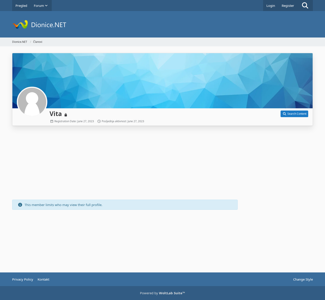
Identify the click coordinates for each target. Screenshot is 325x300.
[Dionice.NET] (162, 24)
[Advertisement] (125, 163)
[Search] (305, 5)
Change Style (303, 279)
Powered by (162, 293)
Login (270, 5)
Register (288, 5)
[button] (294, 114)
